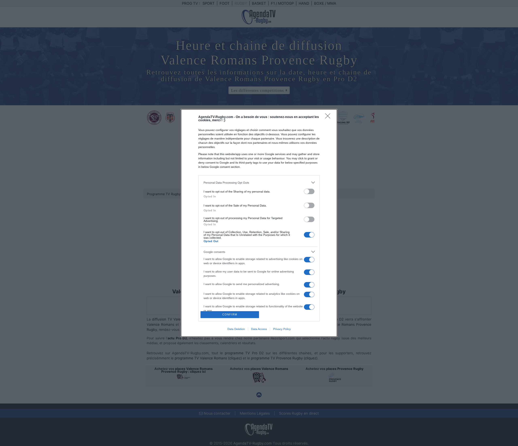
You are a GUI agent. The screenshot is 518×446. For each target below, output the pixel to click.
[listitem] (259, 182)
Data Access (259, 329)
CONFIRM (229, 314)
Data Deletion (236, 329)
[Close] (329, 117)
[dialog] (259, 223)
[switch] (309, 191)
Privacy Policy (282, 329)
